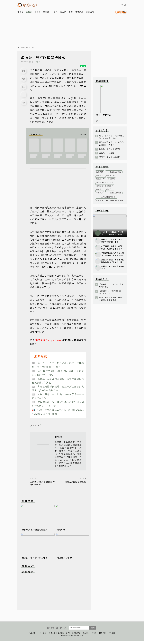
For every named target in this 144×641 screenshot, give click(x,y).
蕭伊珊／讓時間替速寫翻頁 (35, 529)
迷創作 (55, 12)
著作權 (68, 633)
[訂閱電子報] (120, 12)
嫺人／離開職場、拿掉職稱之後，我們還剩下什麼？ (111, 137)
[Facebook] (23, 71)
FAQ (40, 633)
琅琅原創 (79, 12)
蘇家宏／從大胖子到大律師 (35, 557)
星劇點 (63, 12)
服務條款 (61, 633)
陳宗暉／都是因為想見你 (109, 156)
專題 (71, 12)
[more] (82, 134)
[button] (23, 87)
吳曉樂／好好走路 (106, 152)
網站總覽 (111, 633)
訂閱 (92, 627)
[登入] (122, 5)
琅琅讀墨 (90, 12)
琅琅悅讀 (20, 47)
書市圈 (38, 12)
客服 (44, 633)
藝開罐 (46, 12)
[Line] (23, 79)
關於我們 (102, 633)
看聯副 (29, 12)
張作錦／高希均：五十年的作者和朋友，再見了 (111, 143)
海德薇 (37, 62)
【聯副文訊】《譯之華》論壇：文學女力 (110, 292)
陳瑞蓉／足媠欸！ (65, 557)
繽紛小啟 (61, 529)
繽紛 (33, 47)
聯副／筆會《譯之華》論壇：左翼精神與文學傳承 (111, 298)
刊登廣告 (32, 633)
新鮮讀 (20, 12)
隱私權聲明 (76, 633)
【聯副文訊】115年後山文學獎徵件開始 (111, 285)
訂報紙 (94, 633)
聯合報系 (86, 633)
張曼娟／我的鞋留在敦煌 (109, 148)
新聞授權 (52, 633)
